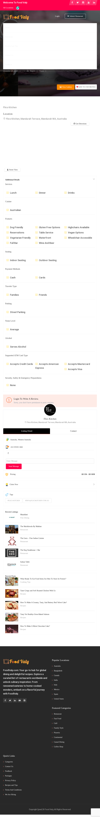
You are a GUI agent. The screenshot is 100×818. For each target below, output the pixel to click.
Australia (13, 440)
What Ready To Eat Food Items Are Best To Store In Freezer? (43, 579)
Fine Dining (24, 518)
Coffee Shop (58, 747)
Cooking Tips (25, 582)
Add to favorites (87, 87)
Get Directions (74, 67)
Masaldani (24, 515)
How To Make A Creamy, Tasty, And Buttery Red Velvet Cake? (43, 602)
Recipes (23, 594)
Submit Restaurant (76, 16)
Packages (8, 776)
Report (32, 71)
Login (57, 16)
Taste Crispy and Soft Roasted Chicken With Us (37, 591)
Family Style (58, 728)
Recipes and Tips (11, 785)
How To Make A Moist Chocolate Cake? (35, 626)
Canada (56, 675)
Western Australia (24, 440)
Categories (9, 762)
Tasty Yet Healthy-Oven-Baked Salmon (34, 614)
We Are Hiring (10, 795)
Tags (11, 495)
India (56, 680)
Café (55, 723)
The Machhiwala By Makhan (31, 526)
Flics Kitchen (50, 419)
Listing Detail (26, 431)
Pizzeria (57, 733)
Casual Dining (59, 742)
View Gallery (67, 87)
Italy (55, 685)
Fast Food (57, 719)
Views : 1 (42, 71)
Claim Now (14, 484)
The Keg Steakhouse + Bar (30, 550)
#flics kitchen (14, 501)
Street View (13, 170)
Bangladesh (58, 671)
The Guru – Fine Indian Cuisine (32, 538)
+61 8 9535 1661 (16, 447)
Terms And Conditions (13, 790)
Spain (56, 694)
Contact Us (9, 766)
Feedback (8, 771)
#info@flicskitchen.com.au (37, 501)
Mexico (56, 689)
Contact (73, 431)
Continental (58, 737)
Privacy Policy (10, 780)
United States (59, 699)
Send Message (14, 466)
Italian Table (25, 562)
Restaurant (8, 56)
